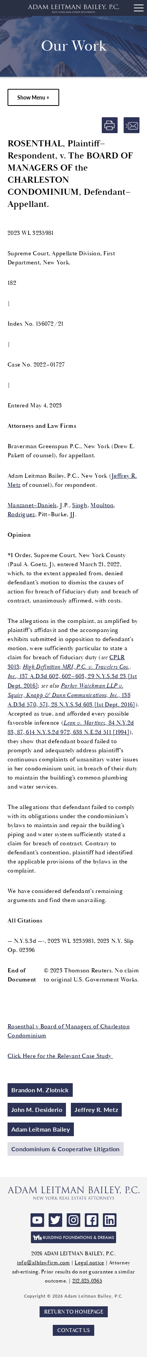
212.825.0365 (87, 1281)
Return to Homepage (73, 1312)
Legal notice (89, 1262)
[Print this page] (110, 125)
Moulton (101, 505)
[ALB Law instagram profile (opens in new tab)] (73, 1220)
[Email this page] (131, 125)
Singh (79, 505)
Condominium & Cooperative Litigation (65, 1148)
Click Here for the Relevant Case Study (60, 1056)
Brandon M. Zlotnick (40, 1089)
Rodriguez (21, 514)
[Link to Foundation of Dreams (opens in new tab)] (73, 1237)
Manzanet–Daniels (32, 505)
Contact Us (73, 1330)
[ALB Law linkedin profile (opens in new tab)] (109, 1220)
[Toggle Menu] (139, 8)
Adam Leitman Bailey (40, 1129)
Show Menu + (33, 97)
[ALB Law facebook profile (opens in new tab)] (91, 1220)
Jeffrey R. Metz (96, 1109)
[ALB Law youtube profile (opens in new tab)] (37, 1220)
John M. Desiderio (36, 1109)
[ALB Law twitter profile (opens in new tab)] (55, 1220)
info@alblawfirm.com (43, 1262)
